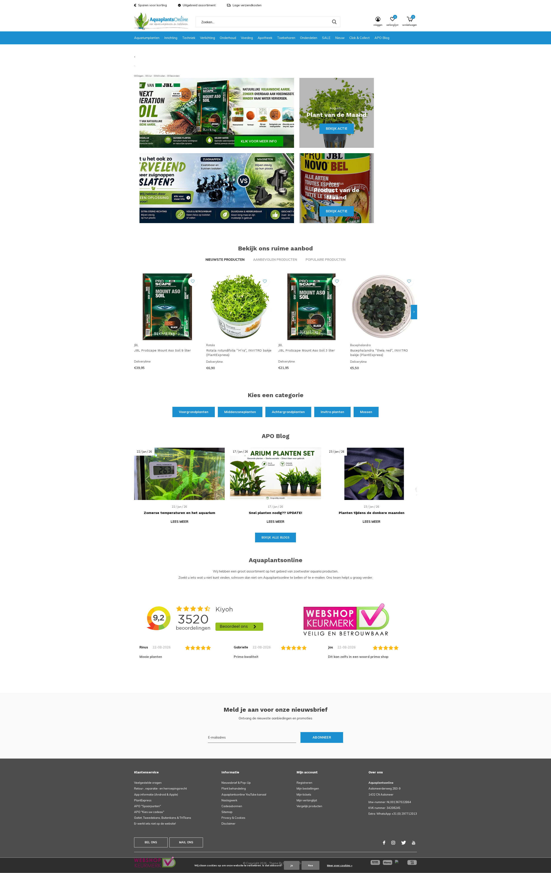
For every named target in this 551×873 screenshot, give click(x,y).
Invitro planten (332, 412)
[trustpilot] (346, 619)
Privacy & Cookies (233, 817)
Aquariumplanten (146, 38)
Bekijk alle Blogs (276, 537)
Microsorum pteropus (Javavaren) (524, 460)
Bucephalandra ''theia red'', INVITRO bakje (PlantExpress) (379, 353)
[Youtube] (413, 842)
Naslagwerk (229, 800)
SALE (326, 38)
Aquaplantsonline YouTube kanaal (243, 794)
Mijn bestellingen (308, 788)
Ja (291, 865)
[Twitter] (403, 842)
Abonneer (322, 737)
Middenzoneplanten (240, 412)
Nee (310, 865)
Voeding (247, 38)
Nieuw (340, 38)
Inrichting (170, 38)
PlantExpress (143, 800)
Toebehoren (286, 38)
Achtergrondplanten (288, 412)
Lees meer (179, 522)
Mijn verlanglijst (307, 800)
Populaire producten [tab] (325, 260)
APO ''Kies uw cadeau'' (149, 812)
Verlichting (207, 38)
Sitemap (226, 812)
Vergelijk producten (309, 806)
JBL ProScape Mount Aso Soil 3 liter (306, 350)
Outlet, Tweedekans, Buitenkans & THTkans (162, 817)
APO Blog (382, 38)
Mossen (366, 412)
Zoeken (334, 22)
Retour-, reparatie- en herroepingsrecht (160, 788)
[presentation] (414, 312)
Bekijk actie (336, 128)
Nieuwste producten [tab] (225, 260)
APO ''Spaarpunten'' (147, 806)
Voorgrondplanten (193, 412)
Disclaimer (228, 823)
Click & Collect (359, 38)
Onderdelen (308, 38)
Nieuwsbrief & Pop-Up (236, 782)
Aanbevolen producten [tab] (275, 260)
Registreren (304, 782)
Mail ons (186, 842)
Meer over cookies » (339, 865)
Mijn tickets (304, 794)
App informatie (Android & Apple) (156, 794)
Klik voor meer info (259, 141)
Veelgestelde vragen (148, 782)
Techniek (188, 38)
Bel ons (151, 842)
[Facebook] (384, 842)
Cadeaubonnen (231, 806)
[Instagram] (393, 842)
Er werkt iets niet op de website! (155, 823)
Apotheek (265, 38)
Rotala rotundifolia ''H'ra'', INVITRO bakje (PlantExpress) (238, 353)
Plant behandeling (233, 788)
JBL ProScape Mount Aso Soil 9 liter (162, 350)
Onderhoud (228, 38)
